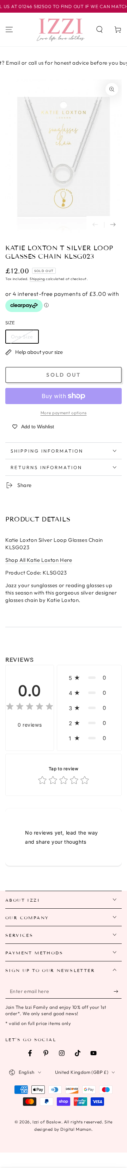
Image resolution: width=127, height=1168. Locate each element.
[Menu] (9, 29)
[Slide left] (95, 225)
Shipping (37, 279)
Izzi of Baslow (46, 1121)
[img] (30, 707)
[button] (99, 29)
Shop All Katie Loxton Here (38, 560)
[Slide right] (113, 225)
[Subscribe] (118, 991)
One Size (22, 336)
